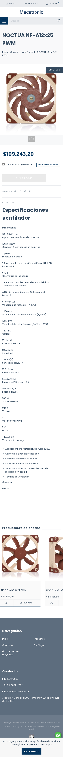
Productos (39, 638)
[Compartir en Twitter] (24, 191)
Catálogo (39, 645)
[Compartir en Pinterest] (30, 191)
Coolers (14, 52)
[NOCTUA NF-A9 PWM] (52, 603)
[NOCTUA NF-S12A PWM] (6, 603)
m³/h (10, 340)
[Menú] (4, 21)
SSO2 (5, 272)
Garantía (7, 482)
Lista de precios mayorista (10, 653)
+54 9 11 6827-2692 (12, 685)
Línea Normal (28, 52)
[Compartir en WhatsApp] (15, 191)
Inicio (5, 52)
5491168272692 (10, 679)
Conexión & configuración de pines (21, 247)
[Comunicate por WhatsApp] (58, 735)
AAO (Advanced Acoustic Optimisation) (23, 292)
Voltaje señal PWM (12, 420)
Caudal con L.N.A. (11, 343)
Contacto (7, 645)
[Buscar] (59, 21)
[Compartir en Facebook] (20, 191)
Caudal (6, 333)
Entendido (31, 751)
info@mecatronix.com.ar (15, 691)
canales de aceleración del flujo (32, 282)
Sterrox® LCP (8, 301)
